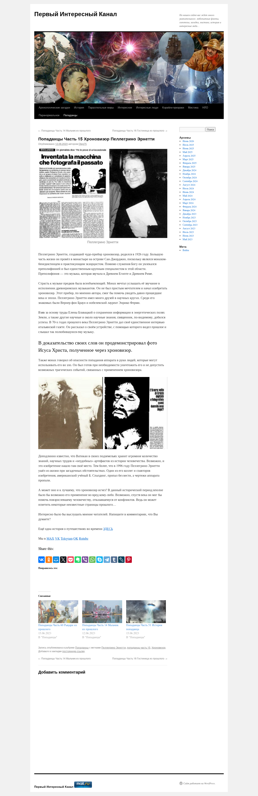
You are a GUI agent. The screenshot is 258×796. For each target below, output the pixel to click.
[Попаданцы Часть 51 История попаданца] (146, 611)
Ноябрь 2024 (189, 173)
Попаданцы (70, 115)
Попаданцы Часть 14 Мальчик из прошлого (64, 130)
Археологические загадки (54, 107)
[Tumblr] (114, 559)
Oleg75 (83, 143)
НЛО (205, 107)
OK (75, 538)
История (79, 107)
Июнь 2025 (188, 148)
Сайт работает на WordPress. (199, 783)
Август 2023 (189, 228)
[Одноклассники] (49, 559)
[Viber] (85, 559)
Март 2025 (188, 159)
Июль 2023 (188, 232)
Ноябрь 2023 (189, 217)
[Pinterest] (128, 559)
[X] (63, 559)
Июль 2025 (188, 144)
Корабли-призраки (173, 107)
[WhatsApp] (92, 559)
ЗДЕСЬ (108, 528)
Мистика (193, 107)
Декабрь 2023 (189, 213)
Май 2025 (187, 152)
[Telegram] (107, 559)
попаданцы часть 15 (138, 647)
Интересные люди (147, 107)
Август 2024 (189, 184)
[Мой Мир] (56, 559)
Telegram (67, 538)
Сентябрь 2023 (190, 224)
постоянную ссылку (73, 651)
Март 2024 (188, 202)
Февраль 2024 (190, 206)
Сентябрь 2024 (190, 181)
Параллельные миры (101, 107)
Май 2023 (187, 239)
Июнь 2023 (188, 235)
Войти (186, 250)
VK (57, 538)
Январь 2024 (189, 210)
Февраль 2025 (190, 162)
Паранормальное (49, 115)
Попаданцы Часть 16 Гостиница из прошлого (139, 130)
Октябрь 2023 (190, 221)
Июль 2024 (188, 188)
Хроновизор (158, 647)
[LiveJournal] (121, 559)
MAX (50, 538)
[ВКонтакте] (41, 559)
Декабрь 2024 (189, 170)
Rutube (83, 538)
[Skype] (99, 559)
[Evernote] (78, 559)
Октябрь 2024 (190, 177)
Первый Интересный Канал (75, 13)
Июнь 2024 (188, 192)
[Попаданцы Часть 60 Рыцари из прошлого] (58, 611)
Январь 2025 (189, 166)
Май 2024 (187, 195)
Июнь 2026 (188, 141)
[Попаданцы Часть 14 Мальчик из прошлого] (102, 611)
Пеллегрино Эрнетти (113, 647)
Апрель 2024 (189, 199)
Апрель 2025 (189, 155)
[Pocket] (70, 559)
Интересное (125, 107)
